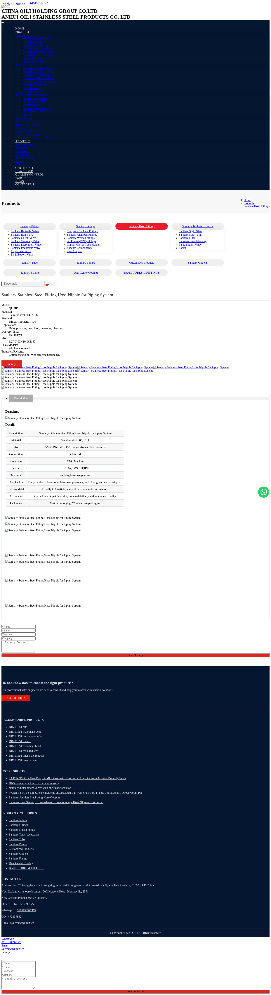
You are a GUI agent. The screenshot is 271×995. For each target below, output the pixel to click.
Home (19, 28)
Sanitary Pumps (25, 121)
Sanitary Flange (25, 131)
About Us (22, 141)
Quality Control (25, 157)
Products (23, 31)
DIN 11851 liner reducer (23, 760)
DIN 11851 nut (18, 726)
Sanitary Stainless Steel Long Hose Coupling (35, 797)
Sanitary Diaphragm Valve (39, 51)
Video (19, 164)
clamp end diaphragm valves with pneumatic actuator (40, 787)
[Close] (2, 960)
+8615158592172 (37, 3)
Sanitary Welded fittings (37, 75)
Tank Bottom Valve (35, 61)
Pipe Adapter (31, 88)
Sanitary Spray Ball (35, 101)
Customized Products (28, 124)
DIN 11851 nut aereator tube (25, 736)
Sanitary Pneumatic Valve (38, 55)
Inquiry (11, 364)
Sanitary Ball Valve (35, 41)
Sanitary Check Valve (36, 45)
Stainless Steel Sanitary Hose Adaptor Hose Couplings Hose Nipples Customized (56, 802)
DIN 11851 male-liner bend (25, 746)
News (19, 181)
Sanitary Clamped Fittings (39, 71)
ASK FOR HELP (16, 698)
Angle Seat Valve (34, 58)
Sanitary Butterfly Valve (38, 38)
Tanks (27, 114)
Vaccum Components (36, 84)
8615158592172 (26, 910)
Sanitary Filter (32, 104)
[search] (47, 285)
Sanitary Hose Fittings (29, 91)
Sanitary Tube (24, 118)
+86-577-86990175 (22, 904)
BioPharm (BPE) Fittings (38, 78)
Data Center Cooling (28, 134)
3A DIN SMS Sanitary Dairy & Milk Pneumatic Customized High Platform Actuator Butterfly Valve (67, 778)
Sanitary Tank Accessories (31, 94)
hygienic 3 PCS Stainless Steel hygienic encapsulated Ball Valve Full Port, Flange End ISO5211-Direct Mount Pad (76, 792)
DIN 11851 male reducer (23, 750)
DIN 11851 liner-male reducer (26, 755)
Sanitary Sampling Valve (38, 48)
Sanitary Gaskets (26, 128)
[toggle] (2, 22)
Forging (20, 161)
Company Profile (26, 144)
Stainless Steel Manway (37, 108)
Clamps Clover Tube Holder (40, 81)
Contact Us (24, 184)
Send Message (136, 655)
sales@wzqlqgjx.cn (13, 3)
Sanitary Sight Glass (35, 98)
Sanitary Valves (25, 35)
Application (23, 154)
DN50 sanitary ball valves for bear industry (34, 783)
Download (22, 151)
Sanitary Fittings (25, 65)
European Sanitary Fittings (39, 68)
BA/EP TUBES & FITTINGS (34, 138)
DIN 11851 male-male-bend (25, 731)
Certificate (22, 148)
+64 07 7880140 (37, 897)
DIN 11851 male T (20, 741)
